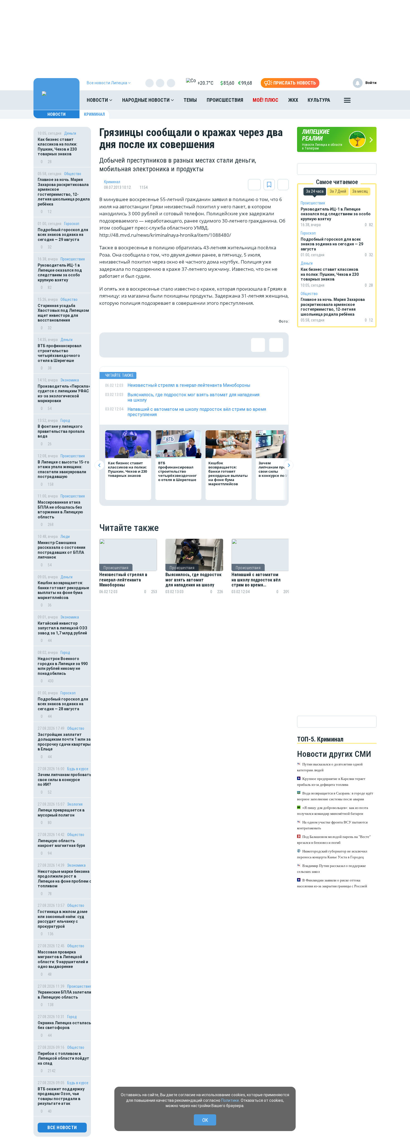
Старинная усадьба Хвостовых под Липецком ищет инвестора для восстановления (63, 313)
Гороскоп (71, 223)
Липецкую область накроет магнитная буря (61, 843)
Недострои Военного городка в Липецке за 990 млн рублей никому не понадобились (63, 666)
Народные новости (146, 100)
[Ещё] (347, 101)
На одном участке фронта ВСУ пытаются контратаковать (332, 825)
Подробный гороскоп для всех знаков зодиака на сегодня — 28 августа (63, 704)
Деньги (70, 133)
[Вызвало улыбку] (130, 345)
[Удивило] (166, 345)
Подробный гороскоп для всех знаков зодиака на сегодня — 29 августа (63, 235)
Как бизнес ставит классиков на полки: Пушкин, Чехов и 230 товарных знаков (57, 146)
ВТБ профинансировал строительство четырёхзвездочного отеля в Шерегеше (59, 353)
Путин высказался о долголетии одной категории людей (330, 767)
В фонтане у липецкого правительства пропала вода (61, 431)
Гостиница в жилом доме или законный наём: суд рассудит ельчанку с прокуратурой (62, 919)
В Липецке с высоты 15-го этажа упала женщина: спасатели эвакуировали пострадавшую (63, 469)
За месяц (360, 191)
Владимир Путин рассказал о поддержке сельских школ (331, 869)
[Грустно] (184, 345)
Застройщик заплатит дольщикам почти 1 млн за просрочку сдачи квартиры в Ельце (64, 742)
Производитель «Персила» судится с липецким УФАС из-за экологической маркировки (64, 393)
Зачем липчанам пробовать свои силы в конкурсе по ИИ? (64, 779)
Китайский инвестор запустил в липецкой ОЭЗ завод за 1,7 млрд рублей (62, 628)
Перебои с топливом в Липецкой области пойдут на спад (63, 1058)
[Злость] (202, 345)
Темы (190, 100)
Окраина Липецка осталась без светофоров (64, 1025)
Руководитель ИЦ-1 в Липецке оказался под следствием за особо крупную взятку (60, 272)
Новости (98, 100)
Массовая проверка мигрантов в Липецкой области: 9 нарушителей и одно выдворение (63, 959)
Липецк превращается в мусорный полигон (61, 812)
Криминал (94, 114)
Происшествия (225, 100)
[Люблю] (148, 345)
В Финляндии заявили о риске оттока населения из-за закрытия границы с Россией (332, 883)
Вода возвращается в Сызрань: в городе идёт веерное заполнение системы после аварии (335, 796)
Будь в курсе (77, 769)
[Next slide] (288, 465)
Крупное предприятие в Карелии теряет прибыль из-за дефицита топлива (331, 782)
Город (65, 420)
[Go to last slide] (99, 465)
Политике (230, 1100)
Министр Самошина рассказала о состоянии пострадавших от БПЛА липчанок (61, 550)
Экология (75, 804)
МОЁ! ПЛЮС (265, 100)
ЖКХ (293, 100)
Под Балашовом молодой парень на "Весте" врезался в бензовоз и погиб (334, 840)
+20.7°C (205, 83)
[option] (128, 573)
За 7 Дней (338, 191)
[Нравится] (112, 345)
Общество (72, 173)
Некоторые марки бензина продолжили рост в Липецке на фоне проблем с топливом (64, 878)
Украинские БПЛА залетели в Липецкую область (64, 994)
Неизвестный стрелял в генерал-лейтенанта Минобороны (123, 580)
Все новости (62, 1127)
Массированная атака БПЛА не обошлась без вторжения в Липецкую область (60, 509)
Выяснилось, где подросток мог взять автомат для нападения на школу (193, 580)
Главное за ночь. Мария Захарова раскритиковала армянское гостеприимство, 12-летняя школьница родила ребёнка (64, 191)
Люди (65, 536)
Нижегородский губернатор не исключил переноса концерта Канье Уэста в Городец (332, 854)
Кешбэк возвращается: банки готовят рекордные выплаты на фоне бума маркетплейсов (63, 590)
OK (205, 1120)
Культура (319, 100)
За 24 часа (315, 191)
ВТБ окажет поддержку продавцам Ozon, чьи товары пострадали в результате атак (61, 1096)
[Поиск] (367, 100)
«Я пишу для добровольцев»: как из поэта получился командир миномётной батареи (332, 811)
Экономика (70, 380)
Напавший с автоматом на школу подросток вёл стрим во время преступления (256, 580)
